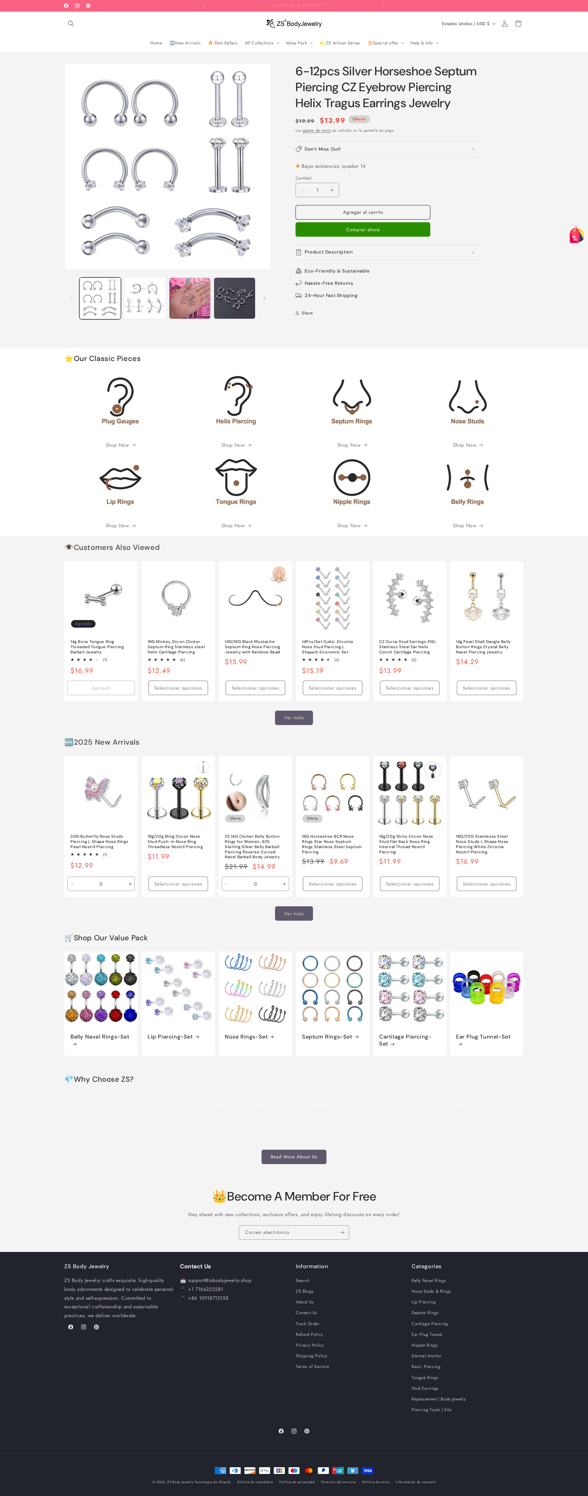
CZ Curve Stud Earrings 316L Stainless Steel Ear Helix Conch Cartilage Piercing (407, 647)
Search (303, 1281)
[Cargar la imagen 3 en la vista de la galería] (190, 298)
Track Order (308, 1324)
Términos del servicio (338, 1481)
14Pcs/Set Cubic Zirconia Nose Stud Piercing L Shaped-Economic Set (327, 647)
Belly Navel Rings (429, 1281)
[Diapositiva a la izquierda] (71, 298)
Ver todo (294, 717)
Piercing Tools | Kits (432, 1410)
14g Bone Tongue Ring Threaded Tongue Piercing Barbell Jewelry (97, 647)
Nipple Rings (425, 1345)
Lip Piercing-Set (170, 1036)
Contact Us (306, 1313)
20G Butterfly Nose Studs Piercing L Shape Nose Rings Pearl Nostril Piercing (99, 841)
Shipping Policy (311, 1356)
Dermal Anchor (427, 1356)
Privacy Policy (310, 1345)
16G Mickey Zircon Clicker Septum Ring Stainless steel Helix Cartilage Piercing (176, 647)
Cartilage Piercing (430, 1324)
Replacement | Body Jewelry (439, 1399)
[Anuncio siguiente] (383, 6)
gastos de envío (317, 130)
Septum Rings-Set (327, 1036)
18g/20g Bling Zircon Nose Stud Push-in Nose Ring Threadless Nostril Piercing (175, 841)
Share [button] (307, 313)
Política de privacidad (297, 1481)
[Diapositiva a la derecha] (264, 298)
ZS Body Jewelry (180, 1481)
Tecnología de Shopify (213, 1481)
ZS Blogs (305, 1291)
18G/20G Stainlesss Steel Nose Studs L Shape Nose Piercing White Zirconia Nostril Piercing (482, 844)
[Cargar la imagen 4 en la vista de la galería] (234, 298)
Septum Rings (425, 1313)
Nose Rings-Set (246, 1036)
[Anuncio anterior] (204, 6)
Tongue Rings (425, 1377)
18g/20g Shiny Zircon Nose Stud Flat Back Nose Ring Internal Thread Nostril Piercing (406, 844)
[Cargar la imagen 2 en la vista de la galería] (145, 298)
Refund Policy (309, 1335)
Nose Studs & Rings (431, 1291)
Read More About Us (294, 1156)
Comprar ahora (363, 229)
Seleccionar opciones (178, 688)
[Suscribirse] (342, 1232)
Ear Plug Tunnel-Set (483, 1036)
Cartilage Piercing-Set (405, 1040)
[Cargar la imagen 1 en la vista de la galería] (100, 298)
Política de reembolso (255, 1481)
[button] (71, 23)
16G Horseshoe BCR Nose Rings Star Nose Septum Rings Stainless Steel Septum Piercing (332, 844)
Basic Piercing (426, 1367)
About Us (305, 1302)
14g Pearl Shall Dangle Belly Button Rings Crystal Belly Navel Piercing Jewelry (483, 647)
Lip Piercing (424, 1302)
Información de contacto (415, 1481)
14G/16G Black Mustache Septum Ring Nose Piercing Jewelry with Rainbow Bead (252, 647)
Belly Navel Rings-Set (100, 1036)
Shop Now (117, 445)
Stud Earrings (425, 1388)
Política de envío (376, 1481)
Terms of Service (312, 1367)
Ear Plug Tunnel (427, 1335)
